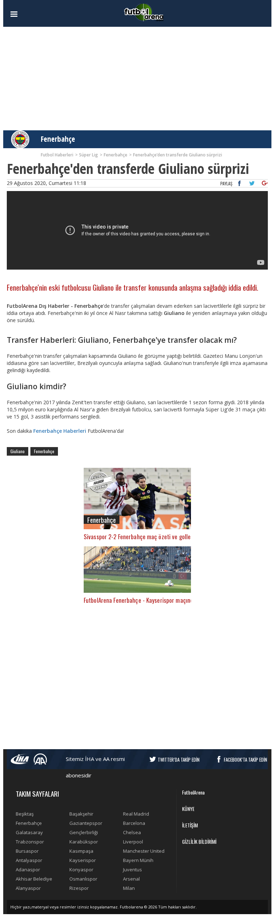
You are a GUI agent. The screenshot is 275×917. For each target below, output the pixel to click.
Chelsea (132, 832)
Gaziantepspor (85, 823)
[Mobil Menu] (26, 14)
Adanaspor (28, 869)
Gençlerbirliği (83, 832)
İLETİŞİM (190, 825)
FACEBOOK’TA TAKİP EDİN (245, 759)
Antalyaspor (29, 860)
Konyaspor (81, 869)
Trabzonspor (30, 841)
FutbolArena (193, 792)
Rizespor (79, 888)
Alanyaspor (28, 888)
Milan (129, 888)
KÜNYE (188, 808)
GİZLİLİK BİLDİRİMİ (199, 841)
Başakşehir (81, 814)
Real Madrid (136, 814)
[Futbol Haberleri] (143, 12)
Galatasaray (29, 832)
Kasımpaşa (81, 851)
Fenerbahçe (58, 139)
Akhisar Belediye (34, 879)
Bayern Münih (138, 860)
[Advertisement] (137, 79)
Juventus (132, 869)
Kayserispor (82, 860)
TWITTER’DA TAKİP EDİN (179, 759)
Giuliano (17, 451)
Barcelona (134, 823)
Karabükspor (83, 841)
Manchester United (143, 851)
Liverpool (133, 841)
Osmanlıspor (83, 879)
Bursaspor (27, 851)
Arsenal (131, 879)
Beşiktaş (25, 814)
